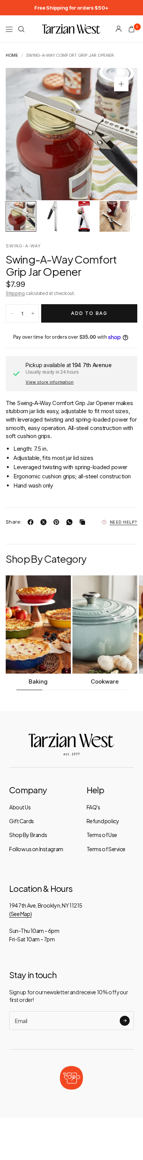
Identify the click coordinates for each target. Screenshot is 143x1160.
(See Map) (20, 913)
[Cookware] (105, 624)
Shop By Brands (28, 834)
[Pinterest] (58, 522)
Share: (14, 521)
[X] (45, 522)
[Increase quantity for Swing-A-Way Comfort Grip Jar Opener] (33, 313)
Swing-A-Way (23, 246)
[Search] (21, 29)
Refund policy (103, 820)
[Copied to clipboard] (83, 522)
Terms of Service (106, 848)
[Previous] (23, 134)
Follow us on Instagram (36, 848)
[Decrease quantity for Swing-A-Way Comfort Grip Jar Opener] (12, 313)
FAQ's (93, 807)
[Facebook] (32, 522)
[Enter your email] (125, 1021)
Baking (38, 681)
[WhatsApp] (71, 522)
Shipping (15, 293)
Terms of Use (102, 834)
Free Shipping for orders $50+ (71, 8)
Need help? (124, 522)
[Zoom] (121, 84)
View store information (50, 382)
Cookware (105, 681)
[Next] (120, 134)
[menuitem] (71, 7)
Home (12, 55)
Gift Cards (21, 820)
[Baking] (38, 624)
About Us (20, 807)
